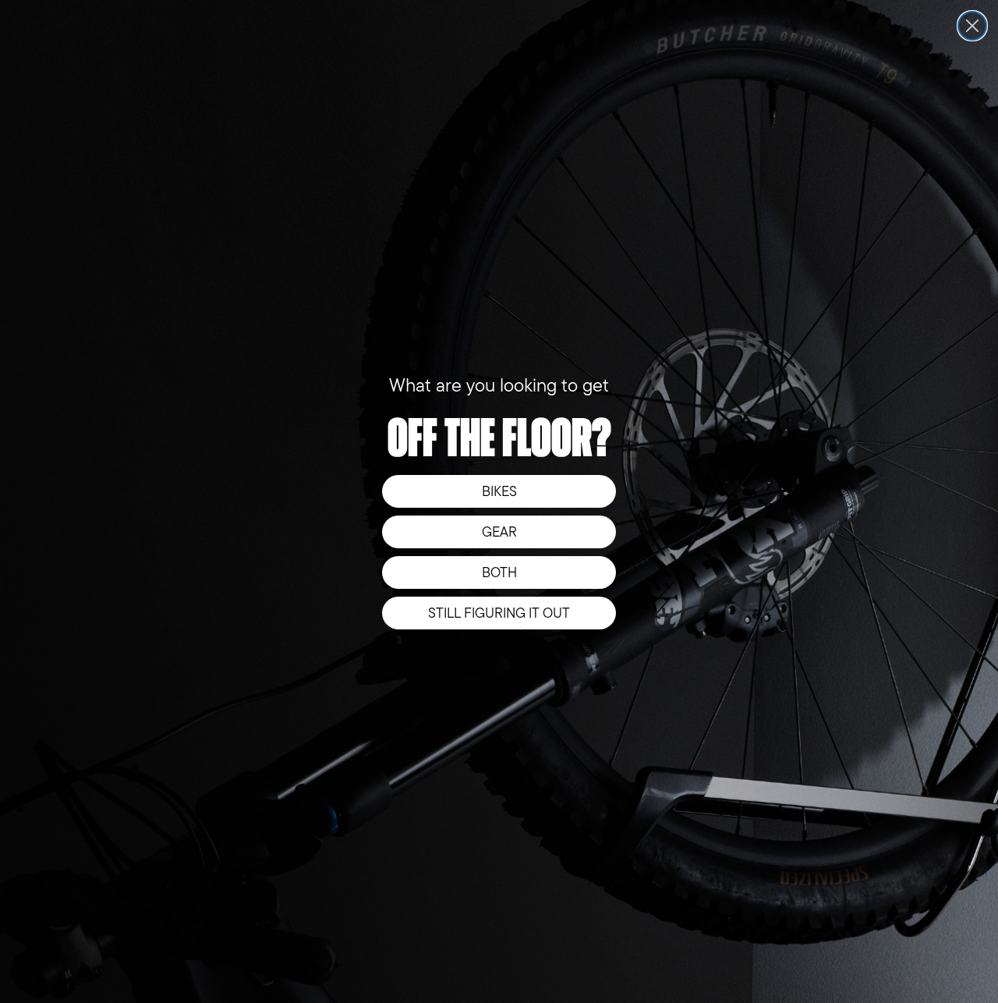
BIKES (499, 491)
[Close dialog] (972, 26)
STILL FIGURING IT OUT (499, 613)
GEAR (499, 532)
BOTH (499, 572)
